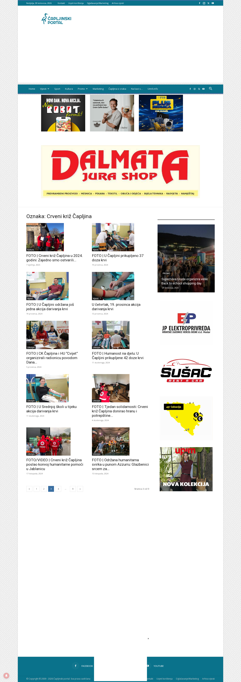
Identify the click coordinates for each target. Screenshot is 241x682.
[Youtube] (213, 3)
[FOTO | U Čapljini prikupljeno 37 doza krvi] (120, 237)
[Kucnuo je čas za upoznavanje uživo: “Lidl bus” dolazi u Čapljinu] (186, 258)
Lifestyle (31, 347)
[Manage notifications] (6, 675)
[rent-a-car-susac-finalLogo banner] (186, 391)
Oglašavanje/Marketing (98, 3)
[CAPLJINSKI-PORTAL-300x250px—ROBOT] (63, 130)
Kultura (69, 88)
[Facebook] (199, 3)
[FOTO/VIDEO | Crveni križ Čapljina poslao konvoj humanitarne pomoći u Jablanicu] (54, 441)
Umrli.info (153, 88)
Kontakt (61, 3)
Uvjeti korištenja (76, 3)
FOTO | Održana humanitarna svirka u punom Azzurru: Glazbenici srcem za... (120, 464)
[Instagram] (204, 3)
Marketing (98, 88)
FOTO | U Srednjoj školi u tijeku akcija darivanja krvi (51, 409)
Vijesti (43, 88)
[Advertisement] (120, 58)
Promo (81, 88)
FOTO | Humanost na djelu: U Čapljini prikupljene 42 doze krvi (118, 355)
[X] (208, 3)
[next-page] (80, 489)
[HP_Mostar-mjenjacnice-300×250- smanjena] (186, 439)
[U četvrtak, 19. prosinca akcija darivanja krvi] (120, 286)
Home (32, 88)
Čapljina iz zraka (117, 88)
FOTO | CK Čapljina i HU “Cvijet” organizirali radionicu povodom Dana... (52, 357)
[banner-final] (186, 490)
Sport (57, 88)
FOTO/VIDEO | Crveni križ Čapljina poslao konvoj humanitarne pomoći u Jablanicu (54, 464)
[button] (210, 89)
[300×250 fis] (161, 113)
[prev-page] (29, 489)
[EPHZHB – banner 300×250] (186, 344)
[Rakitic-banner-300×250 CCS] (112, 130)
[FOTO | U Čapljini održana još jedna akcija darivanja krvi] (54, 286)
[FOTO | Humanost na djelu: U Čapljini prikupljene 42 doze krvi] (120, 335)
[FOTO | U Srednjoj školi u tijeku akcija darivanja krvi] (54, 388)
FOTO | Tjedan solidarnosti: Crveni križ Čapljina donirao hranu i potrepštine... (120, 411)
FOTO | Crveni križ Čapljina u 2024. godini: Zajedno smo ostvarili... (54, 258)
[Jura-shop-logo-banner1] (120, 197)
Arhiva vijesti (118, 3)
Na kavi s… (137, 88)
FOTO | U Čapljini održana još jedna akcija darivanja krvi (50, 306)
